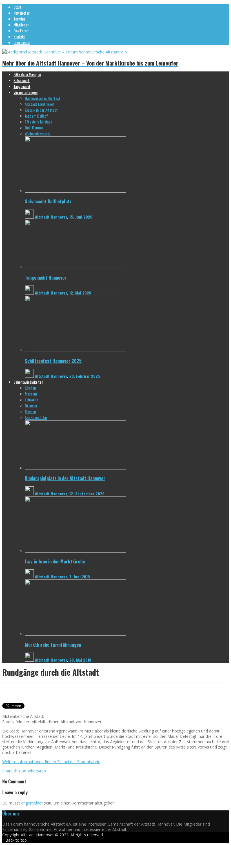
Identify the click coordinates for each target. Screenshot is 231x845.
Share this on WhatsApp (24, 771)
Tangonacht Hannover (45, 277)
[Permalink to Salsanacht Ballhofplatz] (75, 191)
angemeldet (32, 803)
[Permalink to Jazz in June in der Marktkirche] (75, 551)
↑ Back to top (14, 840)
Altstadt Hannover (51, 217)
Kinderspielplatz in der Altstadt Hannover (65, 478)
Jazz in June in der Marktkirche (55, 561)
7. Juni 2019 (79, 576)
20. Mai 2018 (80, 660)
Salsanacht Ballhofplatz (48, 201)
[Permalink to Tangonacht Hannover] (75, 267)
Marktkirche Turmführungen (53, 644)
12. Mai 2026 (80, 293)
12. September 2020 (87, 493)
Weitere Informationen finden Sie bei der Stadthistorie (51, 761)
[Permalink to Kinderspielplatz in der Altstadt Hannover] (75, 468)
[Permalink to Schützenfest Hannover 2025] (75, 350)
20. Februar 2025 (84, 376)
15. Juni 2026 (80, 217)
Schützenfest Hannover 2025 (53, 360)
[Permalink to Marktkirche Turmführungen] (75, 634)
